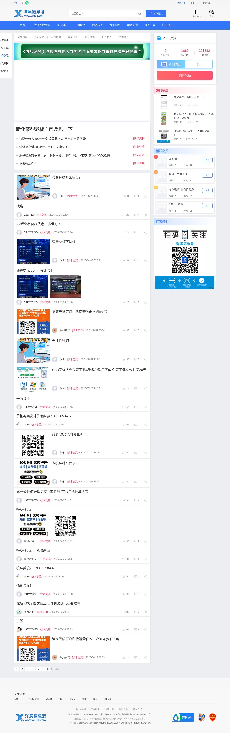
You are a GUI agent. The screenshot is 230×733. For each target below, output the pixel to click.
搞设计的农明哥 (33, 541)
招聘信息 (109, 709)
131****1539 (31, 302)
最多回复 (73, 37)
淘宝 (95, 699)
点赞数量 (56, 37)
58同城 (49, 699)
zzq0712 (29, 214)
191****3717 (31, 594)
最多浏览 (90, 37)
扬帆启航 (29, 611)
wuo (26, 424)
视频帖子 (123, 37)
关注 (207, 160)
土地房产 (80, 25)
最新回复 (22, 37)
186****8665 (31, 500)
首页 (22, 25)
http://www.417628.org (89, 714)
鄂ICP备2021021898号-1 (110, 723)
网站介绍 (81, 709)
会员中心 (193, 3)
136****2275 (31, 232)
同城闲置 (97, 25)
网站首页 (181, 3)
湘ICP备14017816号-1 (111, 714)
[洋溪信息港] (29, 13)
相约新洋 (132, 25)
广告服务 (95, 709)
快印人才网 (34, 699)
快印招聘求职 (42, 25)
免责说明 (123, 709)
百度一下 (18, 699)
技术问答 (115, 25)
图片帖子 (107, 37)
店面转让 (62, 25)
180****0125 (31, 629)
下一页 (45, 669)
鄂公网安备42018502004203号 (136, 723)
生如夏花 (65, 330)
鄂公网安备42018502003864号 (136, 714)
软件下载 (150, 25)
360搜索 (107, 699)
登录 (22, 3)
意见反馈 (137, 709)
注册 (16, 3)
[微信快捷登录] (27, 3)
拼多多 (73, 699)
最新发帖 (39, 37)
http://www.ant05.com (88, 723)
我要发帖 (185, 75)
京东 (84, 699)
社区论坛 (167, 25)
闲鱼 (61, 699)
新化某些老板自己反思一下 (44, 129)
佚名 (62, 196)
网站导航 (207, 3)
